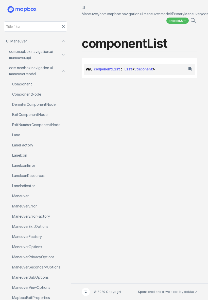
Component (143, 69)
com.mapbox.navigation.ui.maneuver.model (135, 14)
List (128, 69)
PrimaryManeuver (186, 14)
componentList (107, 69)
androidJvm (177, 21)
